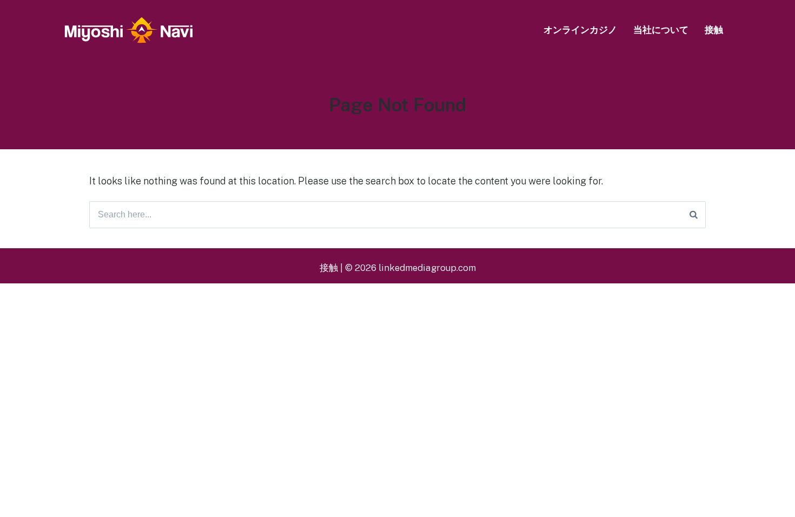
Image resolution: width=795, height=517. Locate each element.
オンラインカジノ (580, 29)
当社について (660, 29)
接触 (714, 29)
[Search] (693, 214)
